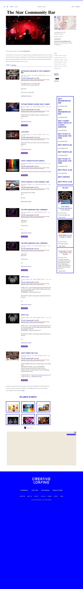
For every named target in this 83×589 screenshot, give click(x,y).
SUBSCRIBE (78, 6)
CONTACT (36, 496)
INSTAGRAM (45, 490)
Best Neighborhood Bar (64, 101)
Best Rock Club (65, 170)
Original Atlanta (41, 6)
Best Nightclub (65, 145)
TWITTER (35, 490)
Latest (16, 6)
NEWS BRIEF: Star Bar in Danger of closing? (65, 236)
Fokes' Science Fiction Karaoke (32, 161)
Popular (11, 6)
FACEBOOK (24, 490)
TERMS (61, 496)
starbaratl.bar (57, 39)
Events (8, 65)
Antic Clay (25, 277)
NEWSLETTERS (58, 490)
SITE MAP (43, 496)
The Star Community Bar (27, 78)
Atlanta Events (28, 397)
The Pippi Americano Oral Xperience (34, 209)
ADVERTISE (22, 496)
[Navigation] (4, 7)
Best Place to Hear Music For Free (64, 136)
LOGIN (73, 6)
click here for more (26, 96)
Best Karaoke (64, 177)
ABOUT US (29, 496)
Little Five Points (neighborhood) (62, 41)
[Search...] (7, 7)
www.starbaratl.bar (25, 51)
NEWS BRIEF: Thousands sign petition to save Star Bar (65, 208)
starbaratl (56, 81)
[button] (75, 432)
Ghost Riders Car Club (29, 353)
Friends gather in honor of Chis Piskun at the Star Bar (65, 252)
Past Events (13, 65)
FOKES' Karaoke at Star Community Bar (35, 182)
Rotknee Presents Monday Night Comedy (35, 104)
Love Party (25, 132)
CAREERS (50, 496)
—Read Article (61, 217)
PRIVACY (56, 496)
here (31, 388)
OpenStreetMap (71, 29)
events (23, 390)
